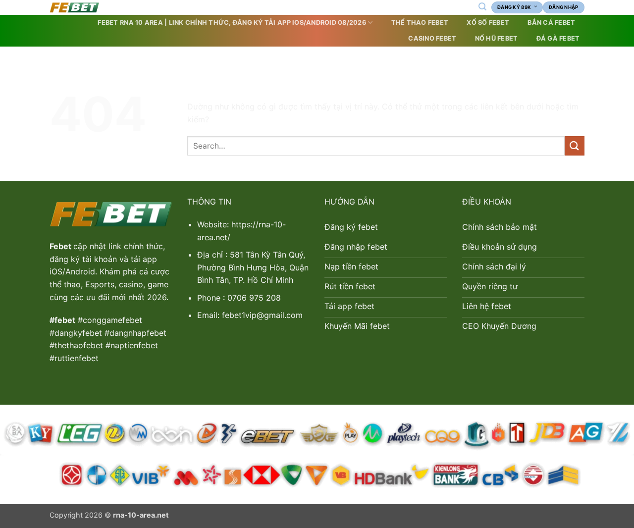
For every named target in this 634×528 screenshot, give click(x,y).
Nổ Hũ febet (496, 38)
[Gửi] (574, 146)
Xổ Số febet (488, 22)
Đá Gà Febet (558, 38)
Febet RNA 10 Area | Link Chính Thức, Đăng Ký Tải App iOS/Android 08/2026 (232, 22)
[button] (482, 6)
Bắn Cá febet (551, 22)
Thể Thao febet (420, 22)
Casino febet (432, 38)
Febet (61, 246)
